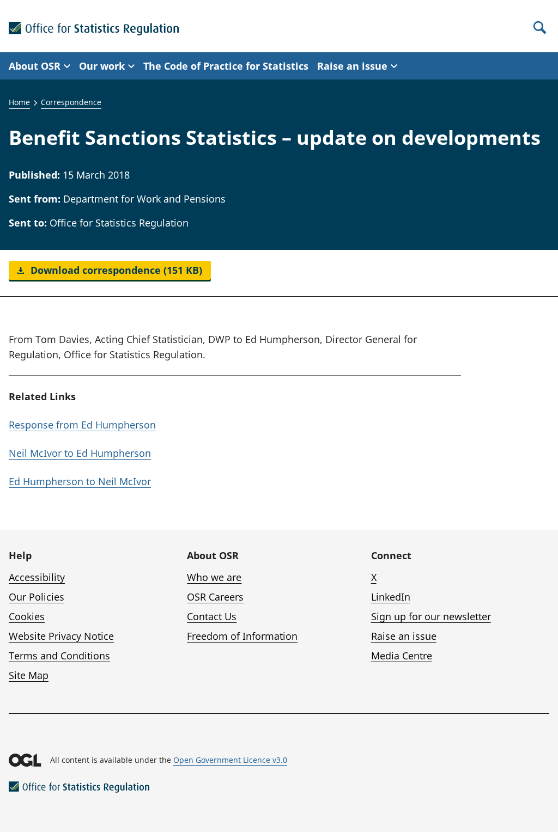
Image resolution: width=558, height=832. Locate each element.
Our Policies (36, 596)
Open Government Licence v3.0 (230, 760)
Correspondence (71, 102)
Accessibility (37, 577)
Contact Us (211, 616)
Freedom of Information (242, 636)
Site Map (28, 675)
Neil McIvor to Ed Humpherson (80, 453)
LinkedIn (390, 596)
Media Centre (401, 655)
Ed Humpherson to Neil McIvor (80, 481)
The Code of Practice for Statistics (225, 65)
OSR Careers (215, 596)
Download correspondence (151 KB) (115, 270)
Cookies (27, 616)
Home (19, 102)
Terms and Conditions (59, 655)
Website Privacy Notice (61, 636)
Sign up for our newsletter (431, 616)
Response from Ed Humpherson (82, 424)
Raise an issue (403, 636)
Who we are (214, 577)
